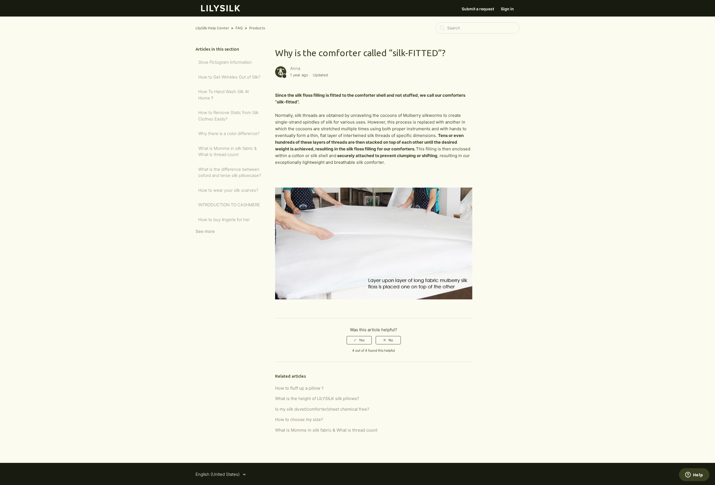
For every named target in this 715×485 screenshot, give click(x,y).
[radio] (359, 340)
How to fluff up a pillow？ (300, 388)
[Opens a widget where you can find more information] (694, 475)
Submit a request (478, 8)
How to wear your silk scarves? (228, 190)
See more (205, 231)
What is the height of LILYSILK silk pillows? (317, 398)
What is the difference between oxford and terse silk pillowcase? (229, 172)
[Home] (220, 10)
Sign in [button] (507, 8)
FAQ (239, 28)
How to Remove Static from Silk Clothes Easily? (228, 116)
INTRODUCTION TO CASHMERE (229, 204)
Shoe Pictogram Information (225, 62)
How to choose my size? (299, 419)
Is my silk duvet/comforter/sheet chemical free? (322, 409)
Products (257, 28)
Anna (295, 68)
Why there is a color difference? (228, 133)
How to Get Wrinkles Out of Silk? (229, 77)
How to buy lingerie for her (224, 219)
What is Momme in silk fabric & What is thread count (227, 151)
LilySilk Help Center (212, 28)
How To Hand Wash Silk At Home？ (223, 95)
